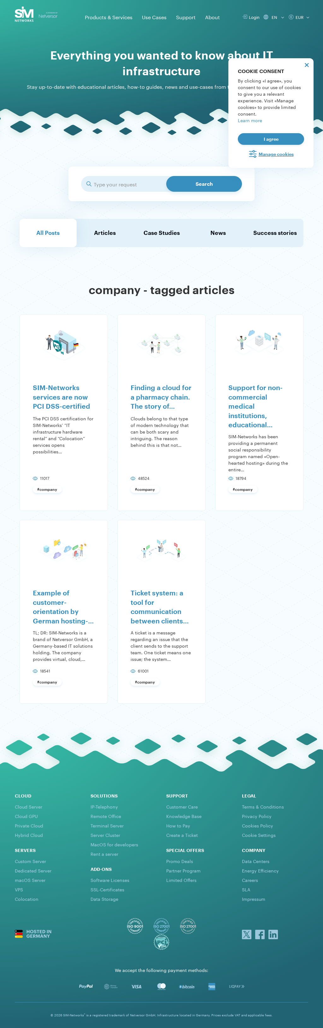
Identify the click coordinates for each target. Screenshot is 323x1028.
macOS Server (30, 879)
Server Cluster (105, 834)
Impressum (253, 898)
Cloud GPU (26, 815)
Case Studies (162, 232)
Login (253, 17)
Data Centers (255, 860)
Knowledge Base (184, 815)
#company (47, 489)
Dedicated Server (33, 870)
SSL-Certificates (107, 889)
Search (204, 184)
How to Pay (178, 825)
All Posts (48, 232)
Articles (105, 232)
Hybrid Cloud (29, 834)
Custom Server (30, 860)
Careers (250, 879)
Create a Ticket (182, 834)
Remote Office (106, 815)
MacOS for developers (114, 844)
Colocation (26, 898)
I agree (271, 139)
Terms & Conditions (263, 806)
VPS (19, 889)
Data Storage (104, 898)
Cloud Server (28, 806)
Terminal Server (107, 825)
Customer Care (182, 806)
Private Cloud (29, 825)
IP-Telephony (104, 806)
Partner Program (183, 870)
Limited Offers (181, 879)
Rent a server (104, 853)
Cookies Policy (257, 825)
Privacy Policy (257, 815)
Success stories (275, 232)
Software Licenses (110, 879)
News (218, 232)
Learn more (250, 119)
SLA (246, 889)
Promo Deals (179, 860)
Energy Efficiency (260, 870)
